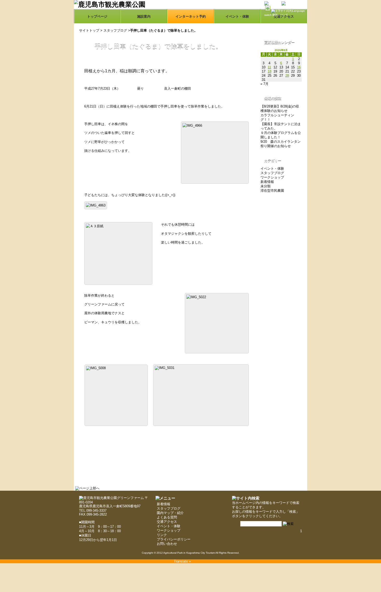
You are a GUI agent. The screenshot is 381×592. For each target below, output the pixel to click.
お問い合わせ (167, 544)
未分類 (265, 186)
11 (269, 67)
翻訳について (280, 14)
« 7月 (264, 84)
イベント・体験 (237, 16)
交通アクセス (167, 522)
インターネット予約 (190, 16)
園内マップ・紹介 (170, 513)
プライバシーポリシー (173, 539)
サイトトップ (89, 30)
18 (269, 71)
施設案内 (144, 16)
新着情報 (267, 182)
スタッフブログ (115, 30)
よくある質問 (167, 517)
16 (299, 67)
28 (287, 75)
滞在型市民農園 (272, 190)
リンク (162, 535)
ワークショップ (272, 177)
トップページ (97, 16)
